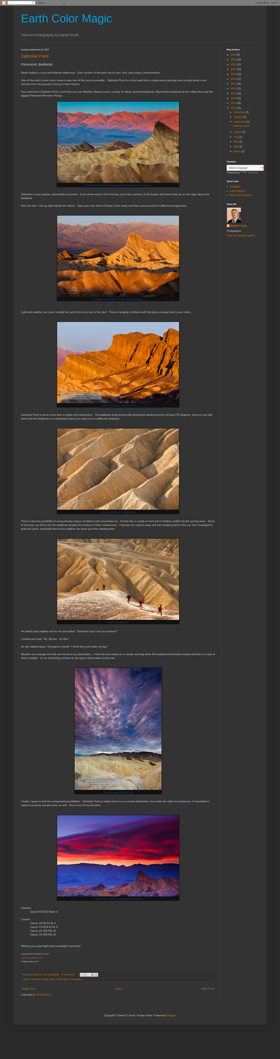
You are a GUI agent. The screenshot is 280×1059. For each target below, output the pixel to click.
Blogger (171, 1015)
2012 (234, 108)
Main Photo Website (241, 195)
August (238, 132)
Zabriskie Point (34, 56)
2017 (234, 83)
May (236, 141)
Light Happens (238, 190)
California (36, 979)
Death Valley (48, 979)
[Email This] (82, 975)
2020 (234, 69)
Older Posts (207, 988)
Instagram (235, 186)
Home (118, 988)
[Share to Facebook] (92, 975)
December (240, 112)
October (238, 117)
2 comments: (69, 974)
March (237, 151)
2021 (234, 64)
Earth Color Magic (66, 18)
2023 (234, 54)
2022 (234, 59)
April (236, 146)
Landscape (62, 979)
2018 (234, 79)
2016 (234, 88)
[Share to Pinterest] (96, 975)
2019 (234, 74)
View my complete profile (240, 235)
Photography (75, 979)
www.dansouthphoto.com (32, 958)
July (236, 137)
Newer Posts (29, 988)
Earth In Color (238, 225)
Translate (253, 172)
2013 (234, 103)
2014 (234, 98)
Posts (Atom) (43, 994)
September (240, 121)
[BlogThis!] (85, 975)
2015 (234, 93)
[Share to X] (89, 975)
